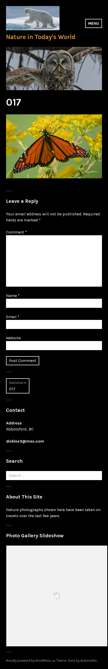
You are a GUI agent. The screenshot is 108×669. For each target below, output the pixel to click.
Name (13, 295)
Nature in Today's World (40, 37)
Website (13, 338)
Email (12, 316)
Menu (93, 23)
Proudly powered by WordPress (28, 660)
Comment (16, 232)
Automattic (88, 660)
